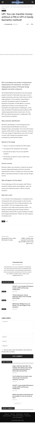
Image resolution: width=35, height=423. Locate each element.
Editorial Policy (19, 414)
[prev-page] (3, 312)
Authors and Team (7, 415)
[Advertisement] (17, 68)
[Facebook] (8, 28)
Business (7, 7)
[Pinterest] (16, 28)
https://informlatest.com (17, 264)
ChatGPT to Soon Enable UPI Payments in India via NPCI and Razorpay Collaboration (22, 288)
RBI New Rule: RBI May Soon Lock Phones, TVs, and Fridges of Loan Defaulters (21, 305)
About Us (7, 414)
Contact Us (12, 414)
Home (3, 7)
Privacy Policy (28, 415)
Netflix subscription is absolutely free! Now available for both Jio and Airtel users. (22, 396)
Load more (16, 403)
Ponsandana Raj (8, 24)
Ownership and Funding (18, 415)
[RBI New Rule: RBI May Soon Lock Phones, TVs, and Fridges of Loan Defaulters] (6, 306)
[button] (2, 2)
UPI (7, 221)
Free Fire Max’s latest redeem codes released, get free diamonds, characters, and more (22, 378)
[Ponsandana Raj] (3, 24)
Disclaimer (26, 414)
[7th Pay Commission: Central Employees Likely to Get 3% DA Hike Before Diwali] (6, 297)
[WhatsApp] (19, 28)
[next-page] (5, 312)
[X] (12, 28)
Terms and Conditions (17, 417)
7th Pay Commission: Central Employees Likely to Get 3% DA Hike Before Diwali (21, 296)
